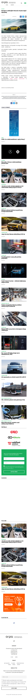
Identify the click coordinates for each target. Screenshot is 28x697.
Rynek (2, 137)
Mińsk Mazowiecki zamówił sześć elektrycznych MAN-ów (10, 423)
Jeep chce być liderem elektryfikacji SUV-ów (13, 234)
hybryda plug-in (6, 97)
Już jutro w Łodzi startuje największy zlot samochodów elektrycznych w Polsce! (12, 186)
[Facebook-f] (14, 623)
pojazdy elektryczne (21, 97)
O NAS (12, 657)
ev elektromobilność (22, 96)
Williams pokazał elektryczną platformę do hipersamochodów (12, 210)
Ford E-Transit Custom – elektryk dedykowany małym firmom (13, 281)
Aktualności (3, 184)
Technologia (3, 208)
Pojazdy (13, 663)
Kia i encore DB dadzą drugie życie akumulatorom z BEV (10, 353)
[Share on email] (26, 17)
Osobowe (3, 232)
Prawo (13, 664)
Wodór (18, 664)
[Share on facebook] (21, 17)
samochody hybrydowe (22, 98)
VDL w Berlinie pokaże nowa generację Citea (13, 400)
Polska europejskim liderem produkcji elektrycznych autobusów (11, 305)
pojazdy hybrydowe (5, 98)
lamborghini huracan (13, 97)
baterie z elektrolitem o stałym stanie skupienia (10, 96)
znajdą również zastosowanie (17, 78)
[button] (25, 3)
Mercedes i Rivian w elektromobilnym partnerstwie (11, 162)
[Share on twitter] (23, 17)
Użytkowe (3, 160)
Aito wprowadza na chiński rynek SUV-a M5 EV (13, 377)
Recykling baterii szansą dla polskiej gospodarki (11, 257)
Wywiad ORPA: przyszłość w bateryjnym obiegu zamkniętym (13, 329)
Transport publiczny (5, 303)
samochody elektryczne (13, 98)
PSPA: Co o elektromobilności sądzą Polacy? (13, 139)
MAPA (16, 657)
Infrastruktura (20, 663)
